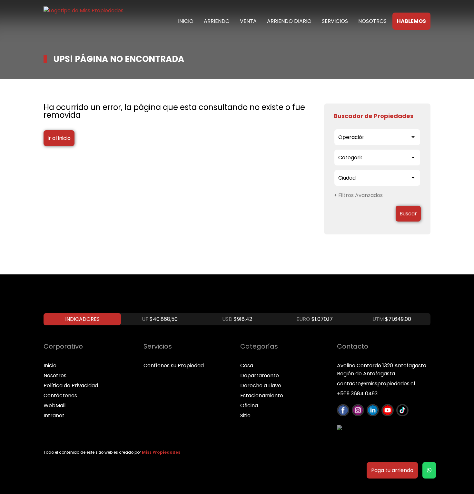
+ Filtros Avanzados (358, 195)
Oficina (249, 405)
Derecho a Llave (260, 385)
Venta (248, 21)
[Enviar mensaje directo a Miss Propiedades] (429, 470)
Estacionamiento (261, 395)
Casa (246, 365)
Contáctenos (60, 395)
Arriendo (217, 21)
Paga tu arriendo (392, 470)
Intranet (54, 415)
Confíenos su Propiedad (173, 365)
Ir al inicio (59, 138)
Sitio (245, 415)
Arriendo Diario (289, 21)
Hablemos (411, 21)
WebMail (54, 405)
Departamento (259, 375)
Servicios (335, 21)
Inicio (185, 21)
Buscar (408, 213)
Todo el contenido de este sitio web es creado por (112, 452)
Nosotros (372, 21)
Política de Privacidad (71, 385)
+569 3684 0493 (357, 393)
